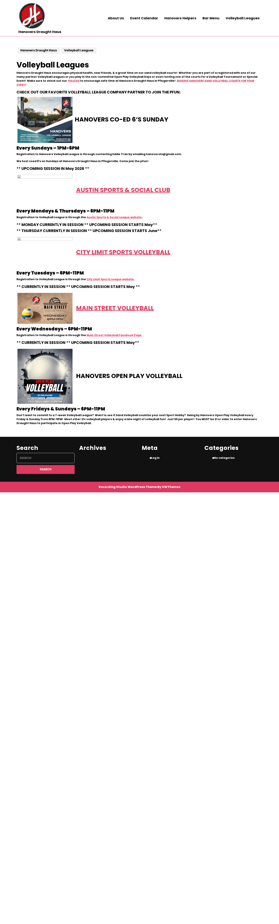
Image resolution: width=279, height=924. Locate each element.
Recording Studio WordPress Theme (128, 487)
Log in (155, 458)
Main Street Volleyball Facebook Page (114, 335)
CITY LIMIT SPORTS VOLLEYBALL (123, 252)
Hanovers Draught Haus (39, 31)
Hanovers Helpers (180, 18)
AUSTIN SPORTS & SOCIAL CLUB (123, 190)
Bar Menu (211, 18)
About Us (116, 18)
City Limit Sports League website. (111, 279)
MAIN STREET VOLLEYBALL (115, 308)
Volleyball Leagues (243, 18)
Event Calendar (144, 18)
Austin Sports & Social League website (114, 217)
